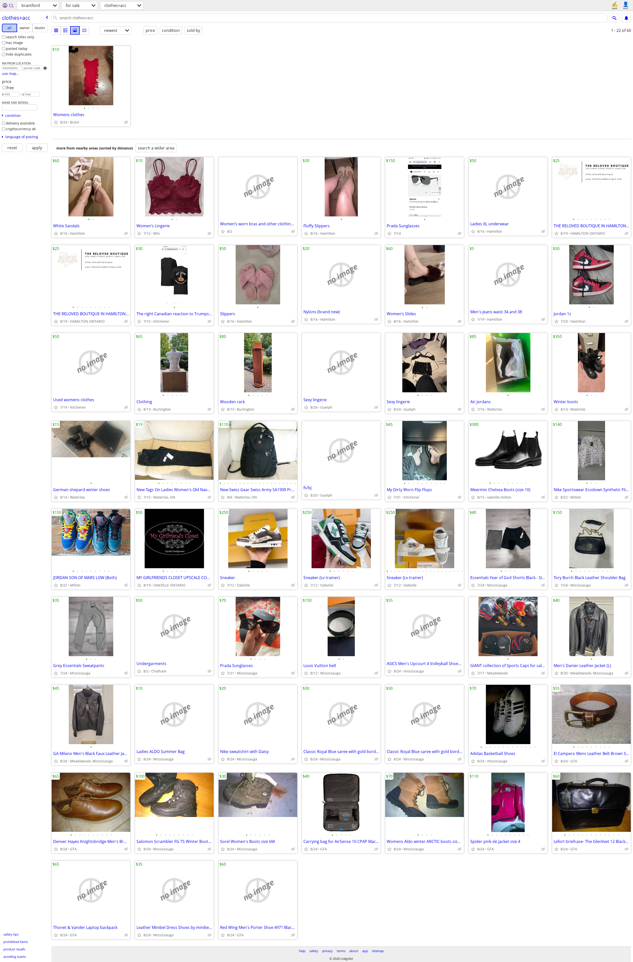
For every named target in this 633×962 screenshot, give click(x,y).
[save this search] (626, 18)
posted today (16, 48)
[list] (56, 30)
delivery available (20, 123)
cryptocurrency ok (21, 128)
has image (14, 42)
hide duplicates (19, 54)
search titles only (20, 37)
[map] (84, 30)
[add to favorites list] (56, 122)
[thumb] (65, 30)
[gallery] (75, 30)
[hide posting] (126, 122)
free (10, 87)
